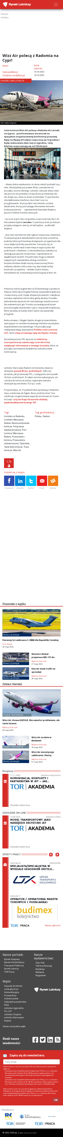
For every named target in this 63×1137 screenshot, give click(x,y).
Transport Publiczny (14, 965)
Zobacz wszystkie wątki (14, 1026)
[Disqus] (32, 560)
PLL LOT (8, 1011)
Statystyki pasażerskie (15, 1001)
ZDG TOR (40, 962)
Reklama (40, 972)
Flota (6, 1004)
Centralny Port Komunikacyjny (11, 991)
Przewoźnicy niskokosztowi (11, 997)
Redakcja (40, 969)
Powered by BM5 (31, 1133)
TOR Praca (9, 971)
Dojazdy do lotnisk (13, 985)
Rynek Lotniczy (11, 968)
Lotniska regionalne (14, 1008)
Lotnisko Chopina (12, 1014)
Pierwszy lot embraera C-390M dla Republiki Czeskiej (30, 640)
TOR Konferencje (44, 965)
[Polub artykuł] (9, 483)
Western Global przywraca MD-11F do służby (43, 657)
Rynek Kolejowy (12, 959)
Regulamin (41, 975)
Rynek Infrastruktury (14, 962)
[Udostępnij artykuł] (20, 483)
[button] (51, 859)
